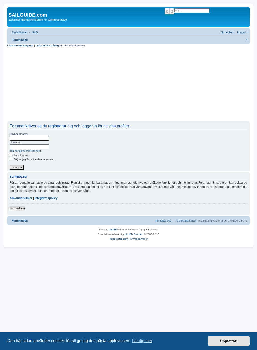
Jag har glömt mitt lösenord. (26, 150)
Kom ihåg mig (21, 155)
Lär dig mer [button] (142, 341)
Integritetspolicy (46, 198)
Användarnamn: (19, 133)
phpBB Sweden (134, 234)
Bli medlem (17, 208)
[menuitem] (34, 32)
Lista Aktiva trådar (47, 45)
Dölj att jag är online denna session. (34, 159)
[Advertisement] (128, 85)
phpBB (113, 229)
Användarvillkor (21, 198)
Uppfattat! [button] (228, 341)
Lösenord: (15, 142)
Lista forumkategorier (20, 45)
